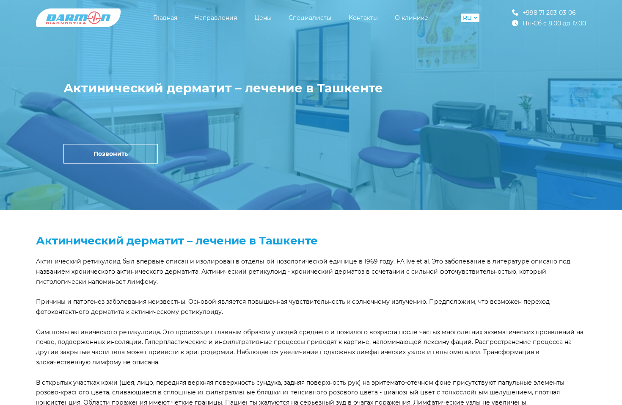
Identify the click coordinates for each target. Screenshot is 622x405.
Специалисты (310, 18)
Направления (215, 18)
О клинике (411, 18)
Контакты (363, 18)
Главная (165, 18)
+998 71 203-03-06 (549, 12)
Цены (263, 18)
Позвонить (111, 154)
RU (467, 18)
